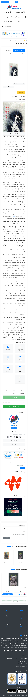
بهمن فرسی (23, 534)
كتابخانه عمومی (22, 528)
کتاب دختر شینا (22, 588)
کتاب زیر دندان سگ (16, 534)
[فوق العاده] (9, 402)
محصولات (22, 41)
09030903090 (8, 26)
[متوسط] (6, 402)
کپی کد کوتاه (14, 444)
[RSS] (4, 650)
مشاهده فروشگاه (14, 440)
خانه (26, 41)
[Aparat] (20, 650)
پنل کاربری (6, 12)
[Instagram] (12, 431)
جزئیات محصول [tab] (18, 50)
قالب (14, 216)
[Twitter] (24, 650)
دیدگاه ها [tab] (19, 53)
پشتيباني (19, 21)
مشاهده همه (7, 537)
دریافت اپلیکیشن (19, 17)
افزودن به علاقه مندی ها (14, 406)
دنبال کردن (14, 427)
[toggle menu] (25, 26)
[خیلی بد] (3, 402)
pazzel (15, 425)
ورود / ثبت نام (5, 2)
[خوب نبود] (5, 402)
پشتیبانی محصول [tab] (8, 53)
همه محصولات (19, 12)
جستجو (22, 468)
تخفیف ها (6, 21)
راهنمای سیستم (7, 17)
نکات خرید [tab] (7, 50)
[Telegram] (15, 431)
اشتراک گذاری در (8, 87)
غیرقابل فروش (14, 397)
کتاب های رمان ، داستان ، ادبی (10, 528)
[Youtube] (8, 650)
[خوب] (8, 402)
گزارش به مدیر (21, 92)
